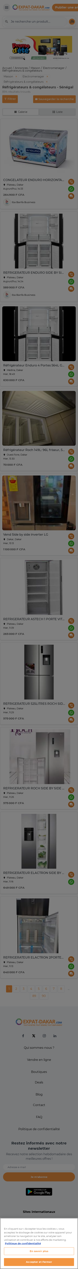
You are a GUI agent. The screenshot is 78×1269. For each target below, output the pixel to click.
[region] (39, 1243)
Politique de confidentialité (23, 1243)
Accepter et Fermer (39, 1261)
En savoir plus (39, 1251)
